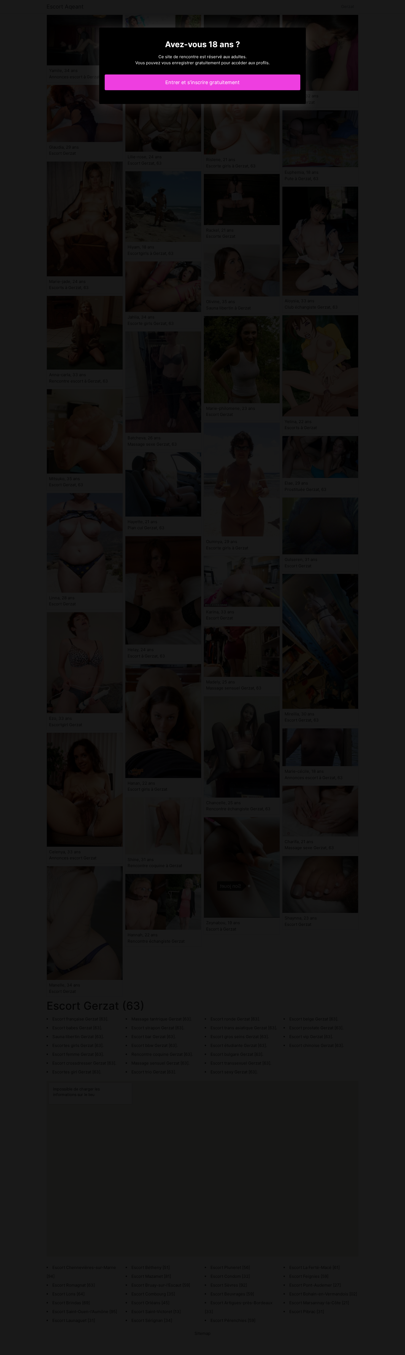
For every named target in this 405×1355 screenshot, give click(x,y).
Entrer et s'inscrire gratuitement (202, 82)
